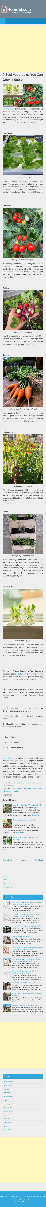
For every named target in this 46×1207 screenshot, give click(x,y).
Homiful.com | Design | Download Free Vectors (29, 1196)
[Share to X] (9, 795)
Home (23, 860)
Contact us (6, 883)
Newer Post (7, 860)
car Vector (6, 1118)
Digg (17, 791)
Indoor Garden (9, 783)
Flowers (5, 1100)
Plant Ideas (30, 783)
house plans (7, 1130)
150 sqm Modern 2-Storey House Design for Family (27, 926)
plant (24, 783)
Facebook (18, 789)
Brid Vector (6, 1093)
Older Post (39, 860)
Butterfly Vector (8, 1096)
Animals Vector (8, 1081)
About (5, 880)
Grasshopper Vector (9, 1104)
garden (5, 1126)
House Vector (7, 1107)
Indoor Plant (18, 783)
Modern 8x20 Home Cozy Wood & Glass (24, 983)
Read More (36, 815)
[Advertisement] (23, 49)
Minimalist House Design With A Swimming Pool (27, 1005)
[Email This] (5, 795)
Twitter (28, 789)
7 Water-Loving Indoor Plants (20, 937)
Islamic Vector (8, 1111)
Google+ (38, 789)
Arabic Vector (7, 1085)
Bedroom (6, 1089)
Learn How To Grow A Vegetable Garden (27, 805)
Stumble (8, 791)
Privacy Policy (7, 887)
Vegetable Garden (8, 785)
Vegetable (37, 783)
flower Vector (7, 1122)
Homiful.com (8, 109)
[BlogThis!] (7, 795)
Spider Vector (7, 1115)
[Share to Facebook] (11, 795)
